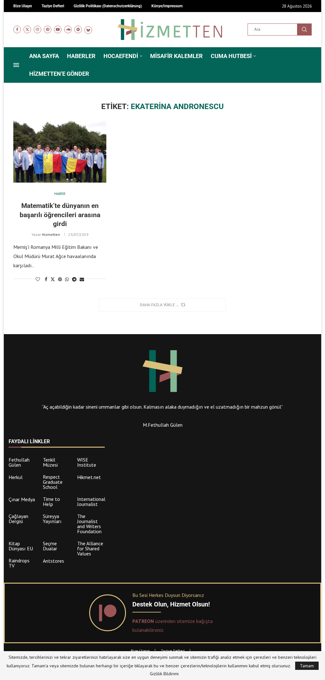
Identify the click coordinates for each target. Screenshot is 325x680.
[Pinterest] (47, 29)
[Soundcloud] (68, 29)
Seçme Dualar (50, 546)
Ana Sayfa (44, 56)
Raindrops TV (19, 563)
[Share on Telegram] (74, 279)
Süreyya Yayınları (52, 519)
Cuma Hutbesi (231, 56)
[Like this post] (38, 279)
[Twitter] (27, 29)
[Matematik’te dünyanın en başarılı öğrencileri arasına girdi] (59, 152)
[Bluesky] (88, 29)
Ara (304, 29)
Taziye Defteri (173, 650)
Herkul (16, 477)
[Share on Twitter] (52, 279)
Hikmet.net (89, 477)
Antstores (53, 560)
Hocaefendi (120, 56)
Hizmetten (51, 234)
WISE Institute (86, 462)
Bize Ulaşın (140, 650)
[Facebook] (17, 29)
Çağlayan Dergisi (18, 519)
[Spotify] (78, 29)
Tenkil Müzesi (50, 462)
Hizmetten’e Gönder (59, 73)
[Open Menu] (16, 65)
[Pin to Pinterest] (60, 279)
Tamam (307, 666)
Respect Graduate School (53, 481)
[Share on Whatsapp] (67, 279)
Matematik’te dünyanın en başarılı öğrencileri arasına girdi (60, 215)
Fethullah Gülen (19, 462)
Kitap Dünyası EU (21, 546)
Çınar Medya (22, 499)
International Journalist (91, 501)
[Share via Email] (82, 279)
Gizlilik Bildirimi (164, 673)
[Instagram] (37, 29)
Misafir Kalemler (176, 56)
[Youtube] (58, 29)
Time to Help (51, 501)
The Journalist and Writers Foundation (89, 524)
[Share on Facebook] (46, 279)
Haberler (81, 56)
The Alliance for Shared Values (90, 548)
